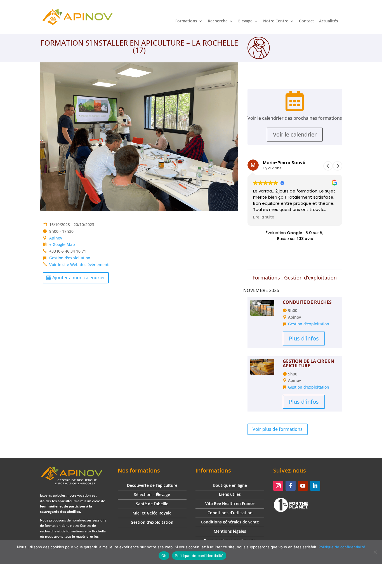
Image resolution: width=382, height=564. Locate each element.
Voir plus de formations (278, 429)
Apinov (55, 238)
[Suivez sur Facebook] (291, 486)
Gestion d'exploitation (69, 257)
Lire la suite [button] (263, 217)
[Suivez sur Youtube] (303, 486)
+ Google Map (62, 244)
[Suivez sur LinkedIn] (315, 486)
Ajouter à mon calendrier (78, 277)
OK (164, 555)
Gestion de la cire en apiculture (308, 363)
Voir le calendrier (295, 134)
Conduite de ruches (307, 302)
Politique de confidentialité (342, 547)
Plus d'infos (304, 338)
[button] (337, 166)
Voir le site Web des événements (79, 264)
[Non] (375, 552)
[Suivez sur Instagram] (278, 486)
